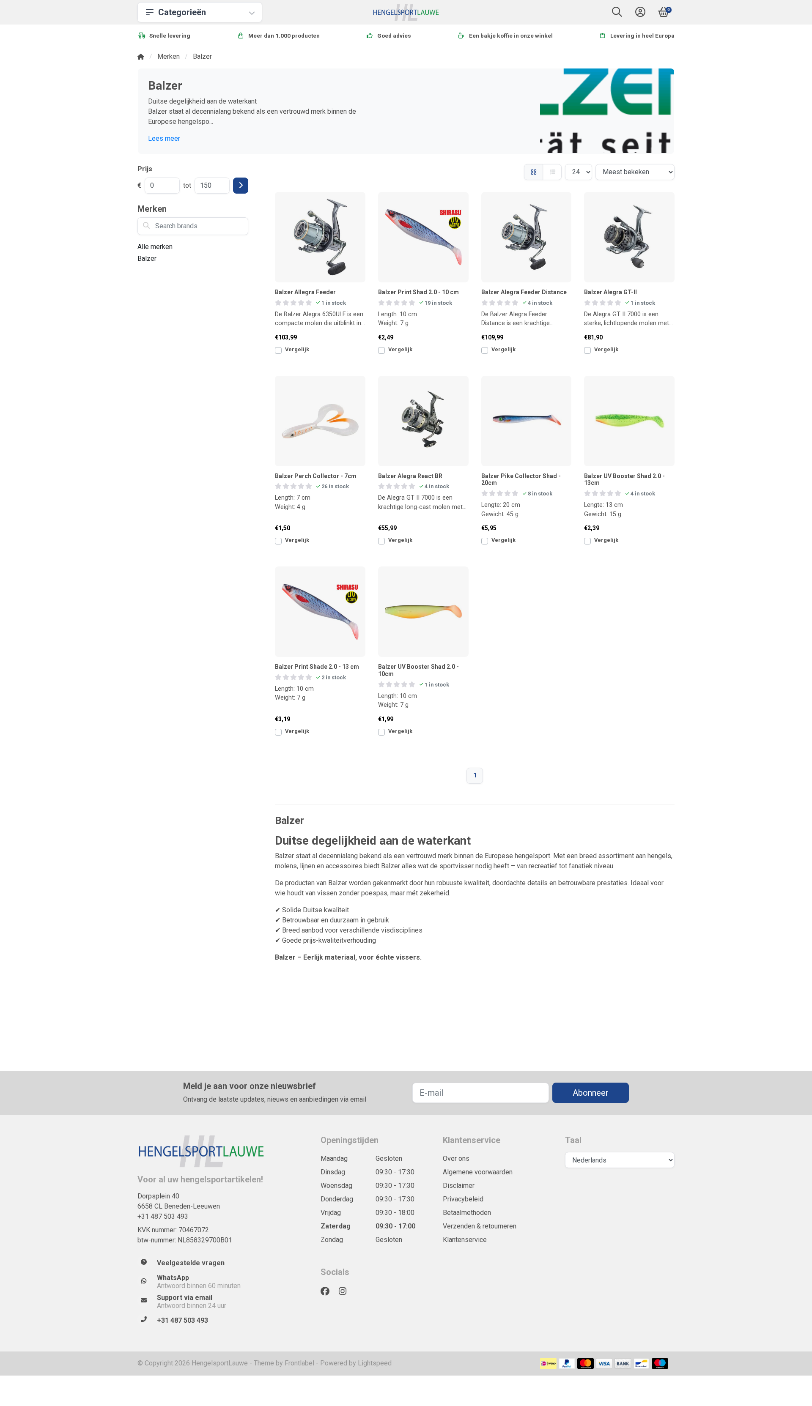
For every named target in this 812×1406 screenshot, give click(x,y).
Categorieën (182, 12)
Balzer (146, 258)
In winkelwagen (325, 353)
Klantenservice (465, 1240)
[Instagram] (346, 1291)
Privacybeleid (463, 1199)
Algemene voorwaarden (478, 1172)
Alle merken (155, 247)
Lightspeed (375, 1363)
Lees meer (164, 138)
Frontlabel (299, 1363)
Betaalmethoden (467, 1213)
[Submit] (240, 186)
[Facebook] (328, 1291)
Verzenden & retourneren (479, 1226)
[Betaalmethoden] (548, 1363)
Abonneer (591, 1093)
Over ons (456, 1158)
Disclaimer (459, 1186)
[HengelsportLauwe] (406, 12)
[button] (617, 14)
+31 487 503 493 (162, 1216)
